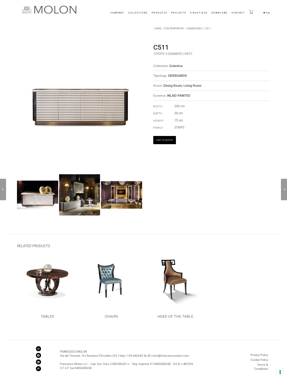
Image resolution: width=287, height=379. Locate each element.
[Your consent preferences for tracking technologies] (280, 372)
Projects (178, 13)
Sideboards (177, 76)
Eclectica (176, 66)
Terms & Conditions (261, 365)
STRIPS (179, 127)
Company (117, 13)
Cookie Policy (259, 360)
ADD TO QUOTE (164, 140)
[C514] (284, 189)
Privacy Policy (259, 355)
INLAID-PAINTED (178, 95)
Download (219, 13)
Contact (238, 13)
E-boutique (199, 13)
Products (159, 13)
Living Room (192, 86)
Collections (138, 13)
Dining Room (172, 86)
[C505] (3, 189)
